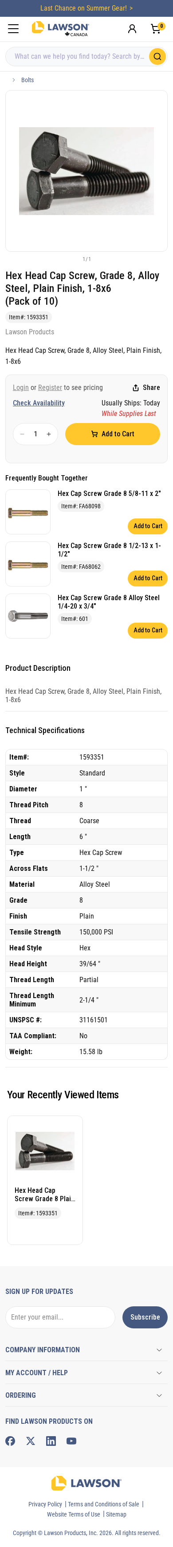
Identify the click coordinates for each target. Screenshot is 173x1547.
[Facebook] (10, 1441)
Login (21, 387)
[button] (71, 258)
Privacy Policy (45, 1504)
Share (151, 387)
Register (50, 387)
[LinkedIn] (51, 1441)
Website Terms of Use (73, 1514)
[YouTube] (71, 1441)
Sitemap (116, 1514)
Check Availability (39, 403)
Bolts (27, 79)
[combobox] (86, 56)
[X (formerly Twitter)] (30, 1441)
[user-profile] (132, 28)
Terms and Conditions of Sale (103, 1504)
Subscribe (145, 1317)
